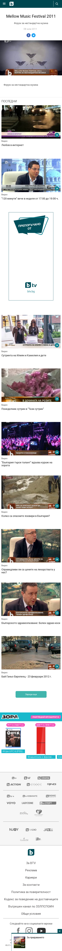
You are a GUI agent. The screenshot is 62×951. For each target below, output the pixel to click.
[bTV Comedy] (27, 778)
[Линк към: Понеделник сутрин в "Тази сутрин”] (31, 394)
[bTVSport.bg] (47, 803)
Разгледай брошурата (46, 717)
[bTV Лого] (31, 852)
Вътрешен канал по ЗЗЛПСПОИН (31, 906)
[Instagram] (29, 929)
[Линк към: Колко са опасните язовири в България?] (31, 501)
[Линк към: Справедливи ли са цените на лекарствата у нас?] (31, 555)
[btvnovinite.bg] (30, 796)
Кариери (31, 877)
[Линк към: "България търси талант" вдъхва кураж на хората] (31, 448)
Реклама (31, 870)
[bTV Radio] (31, 829)
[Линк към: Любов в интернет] (31, 131)
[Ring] (51, 784)
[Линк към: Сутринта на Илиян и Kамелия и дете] (31, 341)
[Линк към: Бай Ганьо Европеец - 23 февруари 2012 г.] (31, 662)
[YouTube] (42, 929)
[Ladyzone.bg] (27, 803)
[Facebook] (18, 929)
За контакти (31, 884)
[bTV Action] (13, 784)
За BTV (31, 863)
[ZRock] (39, 839)
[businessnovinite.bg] (50, 796)
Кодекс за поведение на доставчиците (31, 899)
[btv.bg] (14, 778)
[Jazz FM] (48, 829)
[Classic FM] (24, 839)
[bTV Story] (33, 784)
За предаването (35, 937)
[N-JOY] (14, 830)
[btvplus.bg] (10, 796)
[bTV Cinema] (44, 778)
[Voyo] (10, 803)
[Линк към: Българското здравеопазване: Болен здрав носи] (31, 609)
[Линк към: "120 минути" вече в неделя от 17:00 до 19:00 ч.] (31, 185)
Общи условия (31, 913)
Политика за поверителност (31, 892)
